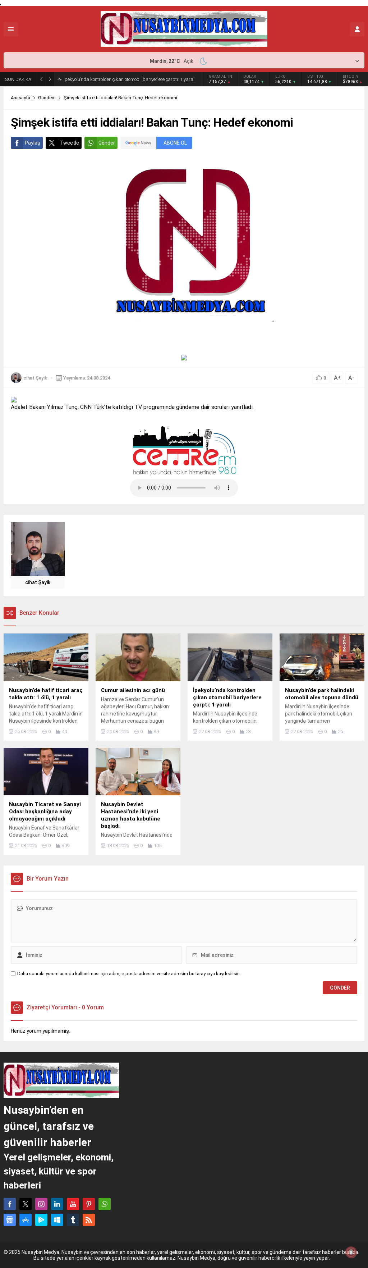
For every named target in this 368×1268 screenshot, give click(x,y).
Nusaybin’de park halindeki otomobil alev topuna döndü (120, 79)
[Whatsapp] (104, 1204)
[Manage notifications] (351, 1252)
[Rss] (89, 1220)
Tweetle (69, 143)
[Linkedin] (57, 1204)
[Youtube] (73, 1204)
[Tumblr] (73, 1220)
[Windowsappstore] (57, 1220)
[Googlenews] (10, 1220)
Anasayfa (20, 97)
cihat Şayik (35, 378)
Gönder (106, 143)
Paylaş (32, 143)
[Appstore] (25, 1220)
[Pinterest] (89, 1204)
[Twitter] (25, 1204)
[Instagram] (41, 1204)
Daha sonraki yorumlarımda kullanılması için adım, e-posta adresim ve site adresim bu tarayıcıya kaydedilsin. (129, 973)
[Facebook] (10, 1204)
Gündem (47, 97)
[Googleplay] (41, 1220)
